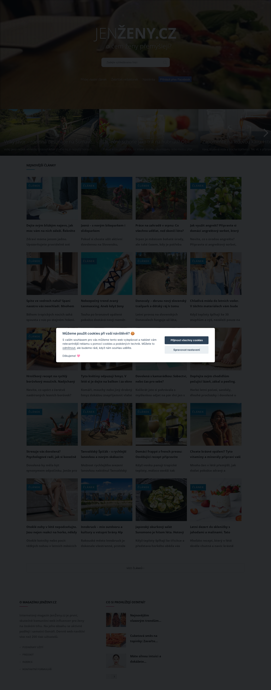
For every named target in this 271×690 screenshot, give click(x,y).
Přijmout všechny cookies (187, 340)
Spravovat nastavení (186, 349)
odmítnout (68, 347)
